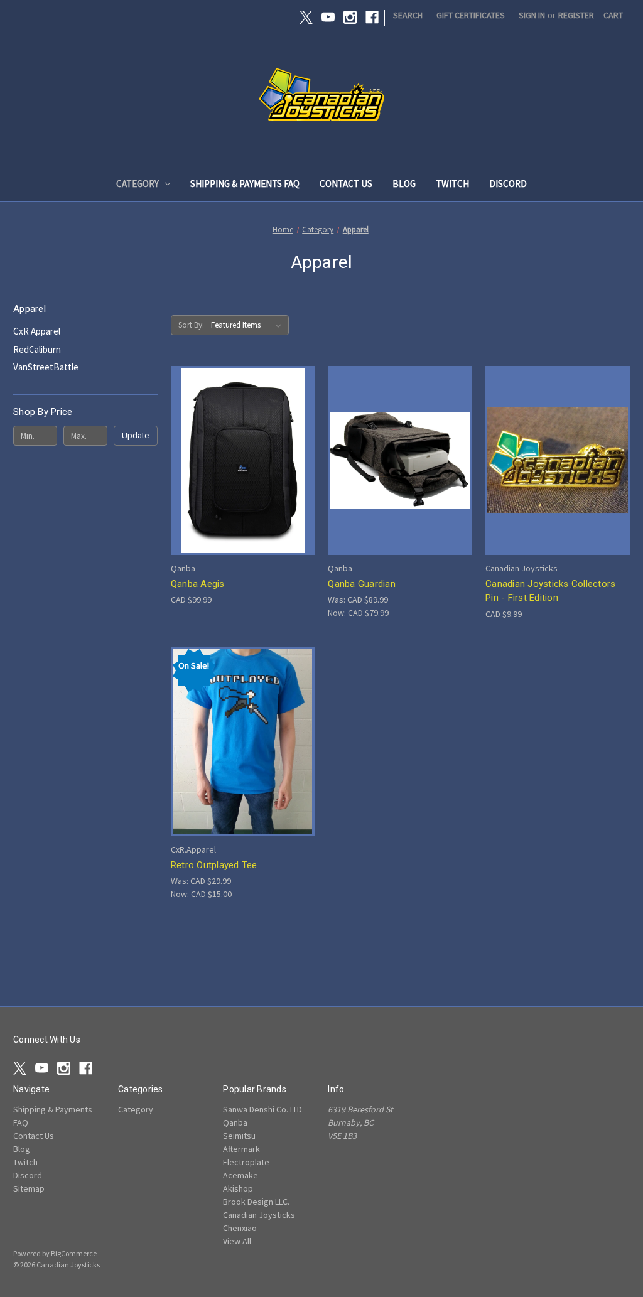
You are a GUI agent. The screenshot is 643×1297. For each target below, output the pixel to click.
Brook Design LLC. (256, 1201)
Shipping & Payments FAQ (245, 184)
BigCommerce (74, 1253)
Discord (508, 184)
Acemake (240, 1175)
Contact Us (346, 184)
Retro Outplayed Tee (214, 865)
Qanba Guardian (362, 583)
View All (237, 1241)
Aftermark (241, 1148)
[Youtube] (328, 17)
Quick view (239, 437)
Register (576, 15)
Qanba (235, 1122)
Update (135, 435)
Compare (238, 460)
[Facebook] (372, 17)
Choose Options (557, 482)
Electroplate (246, 1162)
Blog (404, 184)
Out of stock (243, 482)
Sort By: (191, 325)
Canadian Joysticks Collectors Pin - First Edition (550, 591)
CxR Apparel (36, 331)
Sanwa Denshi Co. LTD (262, 1109)
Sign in (532, 15)
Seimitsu (239, 1135)
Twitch (452, 184)
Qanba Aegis (198, 583)
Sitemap (29, 1188)
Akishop (238, 1188)
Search (408, 15)
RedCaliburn (37, 349)
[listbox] (248, 325)
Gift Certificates (470, 15)
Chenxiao (240, 1228)
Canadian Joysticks (259, 1214)
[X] (306, 17)
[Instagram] (350, 17)
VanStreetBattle (45, 367)
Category (137, 184)
